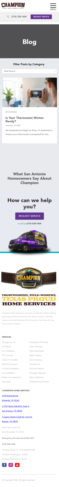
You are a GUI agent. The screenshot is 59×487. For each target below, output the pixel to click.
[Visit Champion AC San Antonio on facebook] (4, 465)
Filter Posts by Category (28, 64)
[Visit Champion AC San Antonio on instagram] (11, 465)
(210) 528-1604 (19, 17)
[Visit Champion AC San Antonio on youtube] (17, 465)
